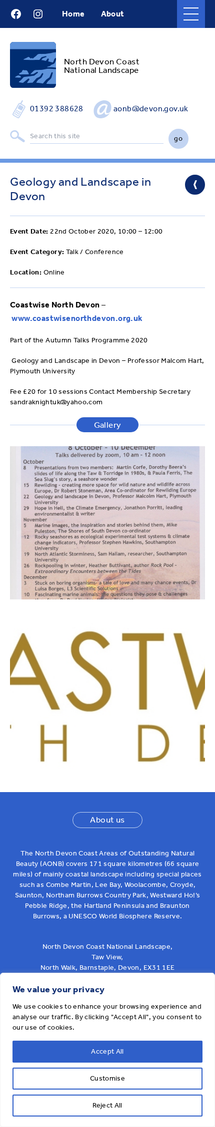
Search (17, 136)
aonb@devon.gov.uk (151, 108)
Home (73, 13)
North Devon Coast (102, 61)
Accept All (107, 1051)
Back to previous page (195, 185)
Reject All (107, 1105)
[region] (107, 1050)
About (112, 13)
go (178, 138)
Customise (107, 1078)
